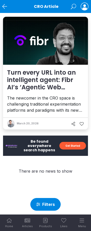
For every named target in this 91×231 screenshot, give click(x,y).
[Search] (73, 7)
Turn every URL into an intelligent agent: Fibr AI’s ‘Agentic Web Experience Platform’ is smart (42, 87)
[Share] (73, 124)
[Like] (81, 124)
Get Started (72, 145)
